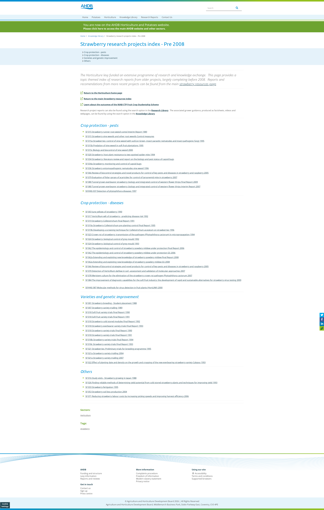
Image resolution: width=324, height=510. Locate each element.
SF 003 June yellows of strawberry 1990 (103, 211)
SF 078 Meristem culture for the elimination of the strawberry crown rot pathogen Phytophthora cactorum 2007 (138, 275)
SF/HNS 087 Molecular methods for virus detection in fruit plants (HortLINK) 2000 (124, 287)
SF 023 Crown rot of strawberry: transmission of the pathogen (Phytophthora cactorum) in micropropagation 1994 (140, 234)
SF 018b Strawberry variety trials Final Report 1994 (109, 339)
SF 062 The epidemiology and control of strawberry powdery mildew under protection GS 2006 (130, 252)
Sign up (83, 490)
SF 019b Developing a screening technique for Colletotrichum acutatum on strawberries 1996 (129, 230)
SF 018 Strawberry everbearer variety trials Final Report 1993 (114, 326)
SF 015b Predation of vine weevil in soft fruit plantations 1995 (114, 145)
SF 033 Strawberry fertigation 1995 (101, 387)
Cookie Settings (4, 505)
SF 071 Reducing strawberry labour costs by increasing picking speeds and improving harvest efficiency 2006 (137, 396)
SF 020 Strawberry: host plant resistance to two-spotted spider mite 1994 (120, 154)
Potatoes (96, 17)
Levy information (88, 476)
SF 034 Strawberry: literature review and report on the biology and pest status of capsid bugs (129, 159)
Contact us (85, 488)
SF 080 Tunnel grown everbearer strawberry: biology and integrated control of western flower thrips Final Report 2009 (141, 182)
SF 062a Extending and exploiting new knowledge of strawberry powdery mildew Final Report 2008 (132, 257)
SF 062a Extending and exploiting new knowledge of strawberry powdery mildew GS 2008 (127, 262)
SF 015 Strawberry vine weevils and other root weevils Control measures (119, 136)
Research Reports (149, 17)
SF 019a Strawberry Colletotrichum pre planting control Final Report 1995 (120, 225)
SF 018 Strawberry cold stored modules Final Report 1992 (112, 321)
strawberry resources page (197, 84)
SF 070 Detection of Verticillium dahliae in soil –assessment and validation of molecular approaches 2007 (135, 271)
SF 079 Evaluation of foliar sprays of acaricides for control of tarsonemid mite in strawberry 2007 (131, 177)
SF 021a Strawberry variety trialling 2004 (104, 353)
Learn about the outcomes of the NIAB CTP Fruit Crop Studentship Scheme (121, 104)
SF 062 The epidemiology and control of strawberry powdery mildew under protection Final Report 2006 (134, 248)
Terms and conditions (202, 476)
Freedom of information (147, 476)
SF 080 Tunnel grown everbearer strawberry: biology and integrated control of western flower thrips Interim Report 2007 (142, 186)
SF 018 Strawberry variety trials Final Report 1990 (108, 330)
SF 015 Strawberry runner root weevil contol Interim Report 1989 (116, 131)
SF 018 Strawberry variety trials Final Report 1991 (108, 335)
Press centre (86, 493)
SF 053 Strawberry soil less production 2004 (106, 391)
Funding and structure (91, 473)
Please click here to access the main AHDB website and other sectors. (124, 28)
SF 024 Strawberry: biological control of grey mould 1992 (112, 239)
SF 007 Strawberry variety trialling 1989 (103, 307)
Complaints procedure (147, 473)
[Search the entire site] (236, 8)
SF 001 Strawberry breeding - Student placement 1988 (111, 303)
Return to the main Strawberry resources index (107, 98)
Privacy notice (142, 481)
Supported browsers (201, 478)
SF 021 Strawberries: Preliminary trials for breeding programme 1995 (118, 348)
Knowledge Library (128, 17)
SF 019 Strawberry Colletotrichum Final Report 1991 (110, 220)
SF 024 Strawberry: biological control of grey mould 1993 (112, 243)
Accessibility (200, 473)
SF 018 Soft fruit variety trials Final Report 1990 (107, 312)
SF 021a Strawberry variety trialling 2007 (104, 358)
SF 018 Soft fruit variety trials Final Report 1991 (107, 316)
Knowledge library (96, 36)
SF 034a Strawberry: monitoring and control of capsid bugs (113, 163)
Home (85, 17)
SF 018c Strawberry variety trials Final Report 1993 (109, 344)
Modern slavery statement (148, 478)
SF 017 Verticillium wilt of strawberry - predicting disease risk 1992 (116, 216)
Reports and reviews (90, 478)
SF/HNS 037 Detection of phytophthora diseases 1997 (110, 191)
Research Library (159, 110)
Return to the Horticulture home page (103, 93)
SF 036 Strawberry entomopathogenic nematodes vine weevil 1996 (117, 168)
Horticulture (110, 17)
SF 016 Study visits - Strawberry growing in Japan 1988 (110, 378)
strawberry (85, 429)
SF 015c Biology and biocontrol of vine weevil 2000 (109, 150)
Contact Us (167, 17)
